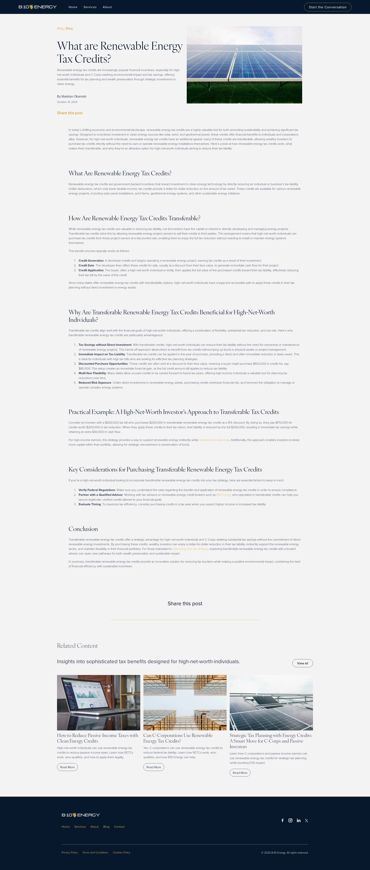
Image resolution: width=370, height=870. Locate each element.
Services (80, 826)
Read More (67, 767)
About (94, 826)
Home (73, 7)
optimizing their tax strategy (190, 549)
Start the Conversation (328, 7)
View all (302, 663)
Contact (119, 826)
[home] (39, 7)
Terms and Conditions (95, 852)
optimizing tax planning (214, 440)
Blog (106, 826)
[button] (90, 7)
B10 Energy (224, 495)
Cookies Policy (121, 852)
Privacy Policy (70, 852)
